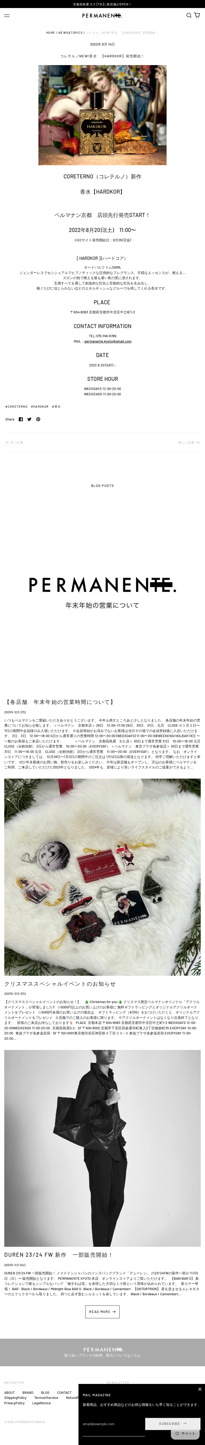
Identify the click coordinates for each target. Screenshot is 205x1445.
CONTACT (64, 1392)
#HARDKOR (40, 406)
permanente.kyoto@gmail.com (108, 341)
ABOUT (9, 1392)
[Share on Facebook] (21, 419)
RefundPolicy (76, 1397)
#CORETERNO (16, 406)
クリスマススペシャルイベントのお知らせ (60, 983)
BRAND (27, 1392)
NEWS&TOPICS (70, 32)
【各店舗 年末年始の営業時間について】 (60, 702)
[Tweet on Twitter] (29, 419)
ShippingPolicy (15, 1397)
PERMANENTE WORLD (30, 1422)
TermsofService (46, 1397)
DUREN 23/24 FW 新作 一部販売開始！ (59, 1254)
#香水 (56, 406)
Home (50, 32)
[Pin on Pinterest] (38, 419)
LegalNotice (41, 1403)
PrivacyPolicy (14, 1403)
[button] (189, 15)
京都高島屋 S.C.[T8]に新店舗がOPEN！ (102, 4)
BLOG (45, 1392)
